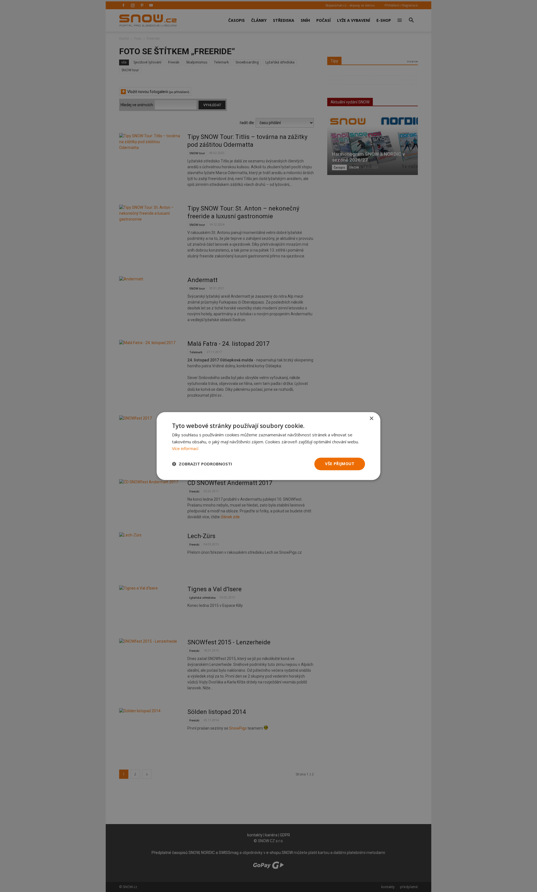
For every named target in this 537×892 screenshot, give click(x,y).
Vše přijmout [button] (339, 463)
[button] (202, 464)
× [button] (371, 419)
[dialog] (268, 446)
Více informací (185, 448)
